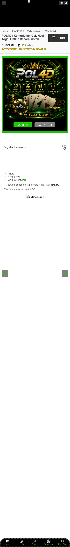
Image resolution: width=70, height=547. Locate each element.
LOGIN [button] (20, 124)
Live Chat (62, 544)
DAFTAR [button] (42, 124)
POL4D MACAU (33, 30)
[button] (5, 273)
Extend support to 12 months (33, 184)
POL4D (5, 30)
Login (21, 544)
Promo (7, 544)
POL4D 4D (17, 30)
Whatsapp (48, 544)
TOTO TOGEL (50, 30)
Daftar (35, 544)
